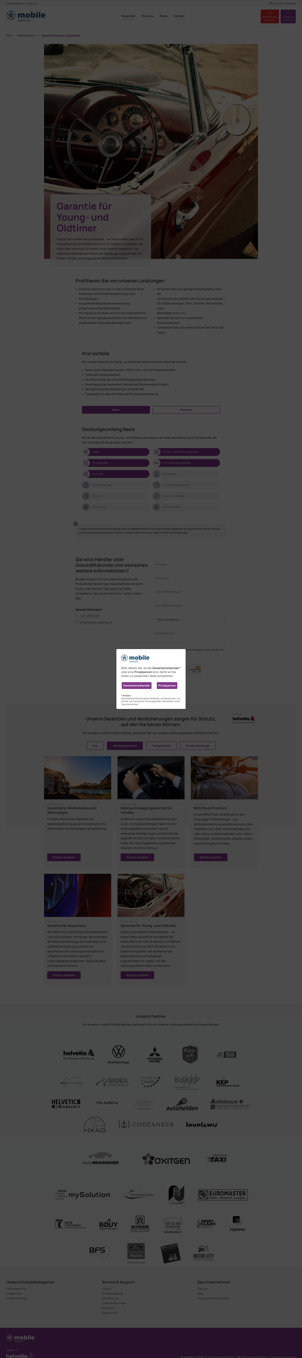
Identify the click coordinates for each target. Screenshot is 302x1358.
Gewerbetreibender (136, 685)
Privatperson (167, 685)
